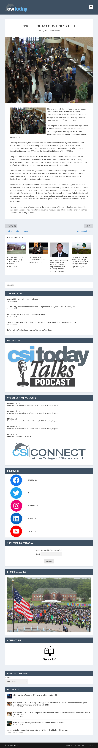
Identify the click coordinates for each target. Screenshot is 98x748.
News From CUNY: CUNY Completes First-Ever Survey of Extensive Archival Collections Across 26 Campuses (51, 713)
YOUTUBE (32, 531)
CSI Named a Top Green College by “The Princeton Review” (15, 260)
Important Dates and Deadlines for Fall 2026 (26, 314)
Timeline (90, 745)
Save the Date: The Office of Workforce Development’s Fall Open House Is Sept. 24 (41, 322)
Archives (8, 677)
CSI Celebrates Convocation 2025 (37, 258)
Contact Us (69, 745)
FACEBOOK (32, 480)
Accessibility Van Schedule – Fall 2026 (22, 299)
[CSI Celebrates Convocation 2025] (38, 248)
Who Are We (80, 745)
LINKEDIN (32, 518)
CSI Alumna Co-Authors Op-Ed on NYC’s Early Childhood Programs (40, 730)
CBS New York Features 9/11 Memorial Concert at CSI (35, 695)
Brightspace (12, 434)
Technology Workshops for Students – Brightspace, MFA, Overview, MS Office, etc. (41, 307)
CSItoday (14, 745)
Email (38, 554)
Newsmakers (55, 31)
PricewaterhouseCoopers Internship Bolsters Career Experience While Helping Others (59, 264)
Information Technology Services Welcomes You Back (29, 330)
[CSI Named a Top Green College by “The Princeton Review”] (16, 248)
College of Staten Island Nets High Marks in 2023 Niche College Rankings (81, 260)
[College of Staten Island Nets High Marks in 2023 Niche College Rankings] (81, 248)
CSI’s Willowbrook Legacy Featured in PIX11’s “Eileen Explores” (38, 722)
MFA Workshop (13, 403)
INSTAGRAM (33, 505)
